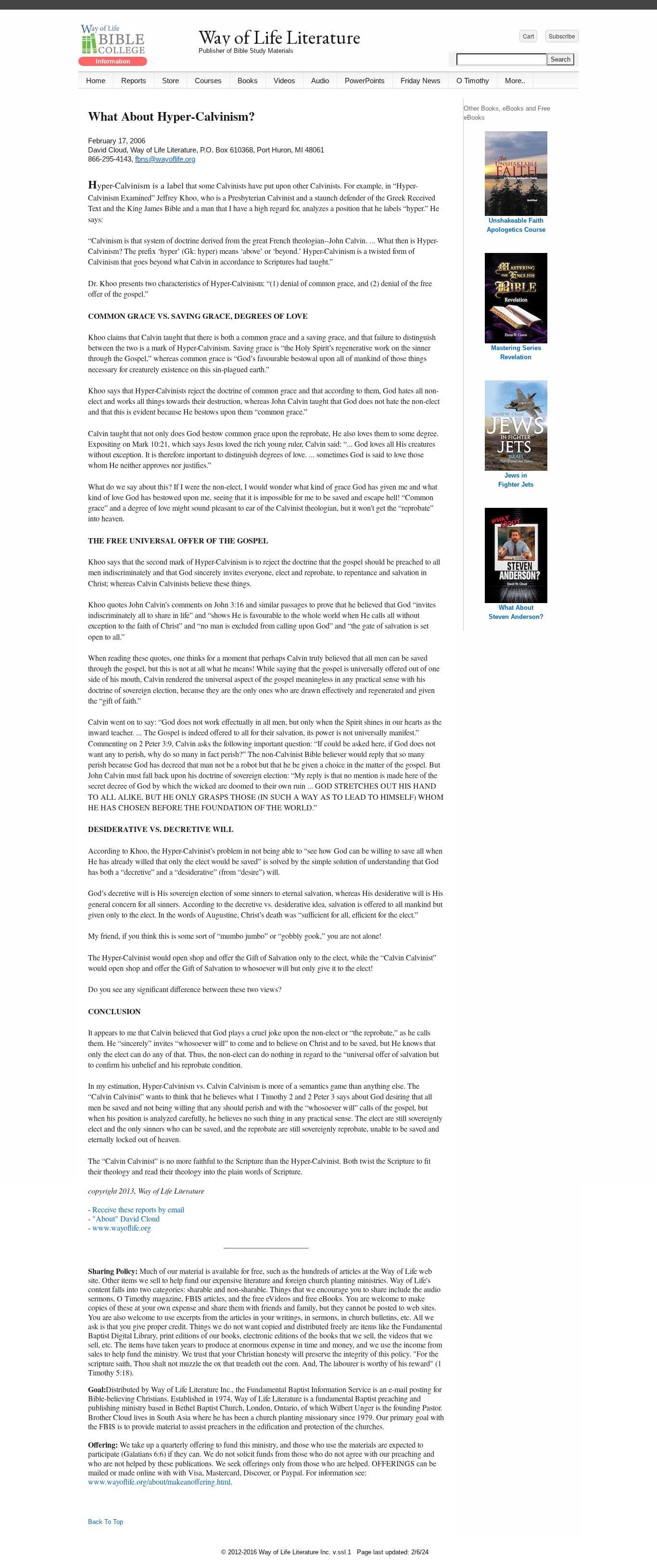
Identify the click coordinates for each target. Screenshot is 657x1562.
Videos (284, 80)
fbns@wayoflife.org (165, 159)
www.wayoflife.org (121, 1227)
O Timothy (472, 80)
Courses (208, 80)
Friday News (421, 80)
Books (248, 80)
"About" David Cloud (126, 1218)
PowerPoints (365, 80)
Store (170, 80)
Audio (320, 80)
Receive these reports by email (138, 1209)
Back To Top (105, 1521)
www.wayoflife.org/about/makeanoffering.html (159, 1481)
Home (95, 80)
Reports (133, 80)
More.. (515, 80)
